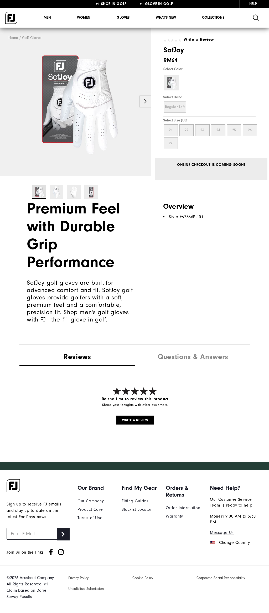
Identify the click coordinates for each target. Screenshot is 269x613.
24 (218, 130)
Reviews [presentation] (77, 357)
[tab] (77, 357)
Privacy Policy (78, 578)
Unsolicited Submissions (86, 588)
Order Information (183, 507)
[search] (256, 18)
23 (202, 130)
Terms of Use (89, 517)
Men (47, 18)
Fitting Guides (135, 501)
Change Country (234, 542)
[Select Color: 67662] (171, 82)
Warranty (174, 516)
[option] (75, 102)
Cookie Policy (142, 578)
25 (234, 130)
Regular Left (175, 107)
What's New (166, 18)
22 (186, 130)
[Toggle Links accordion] (95, 488)
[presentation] (193, 357)
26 (250, 130)
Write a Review (199, 39)
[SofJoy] (75, 102)
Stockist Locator (137, 509)
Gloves (123, 18)
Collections (213, 18)
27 (171, 143)
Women (83, 18)
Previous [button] (6, 101)
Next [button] (145, 101)
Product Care (90, 509)
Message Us (222, 532)
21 (171, 130)
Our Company (90, 501)
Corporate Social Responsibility (220, 578)
